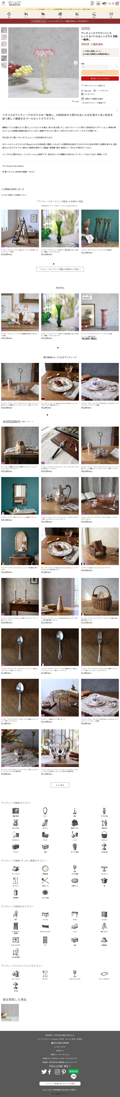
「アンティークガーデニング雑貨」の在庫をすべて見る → (60, 269)
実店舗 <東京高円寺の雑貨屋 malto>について (60, 1062)
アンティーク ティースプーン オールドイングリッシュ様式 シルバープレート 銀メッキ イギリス (19, 669)
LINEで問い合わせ (89, 94)
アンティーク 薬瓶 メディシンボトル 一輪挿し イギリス (18, 334)
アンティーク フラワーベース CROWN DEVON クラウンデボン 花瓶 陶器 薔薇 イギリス (59, 619)
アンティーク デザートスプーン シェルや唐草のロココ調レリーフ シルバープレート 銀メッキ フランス (59, 669)
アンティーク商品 (95, 102)
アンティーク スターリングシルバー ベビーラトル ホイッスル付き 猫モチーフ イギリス (60, 467)
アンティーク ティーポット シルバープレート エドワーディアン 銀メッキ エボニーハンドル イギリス (59, 518)
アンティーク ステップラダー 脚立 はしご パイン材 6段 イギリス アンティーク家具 (20, 251)
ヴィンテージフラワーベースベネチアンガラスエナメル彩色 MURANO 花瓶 (59, 334)
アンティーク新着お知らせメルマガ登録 (60, 1083)
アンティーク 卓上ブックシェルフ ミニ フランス (95, 568)
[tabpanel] (20, 235)
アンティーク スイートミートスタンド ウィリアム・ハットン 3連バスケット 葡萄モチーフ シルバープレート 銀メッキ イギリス (20, 404)
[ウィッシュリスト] (113, 4)
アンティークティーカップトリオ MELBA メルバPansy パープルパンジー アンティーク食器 (100, 404)
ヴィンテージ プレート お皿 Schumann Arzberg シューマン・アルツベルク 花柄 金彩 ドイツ (60, 404)
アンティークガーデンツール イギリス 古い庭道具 (96, 250)
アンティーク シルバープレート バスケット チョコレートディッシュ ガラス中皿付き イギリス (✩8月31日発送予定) (59, 770)
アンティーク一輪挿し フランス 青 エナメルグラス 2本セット (99, 334)
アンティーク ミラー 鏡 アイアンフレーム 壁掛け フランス (18, 517)
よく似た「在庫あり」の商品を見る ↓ (96, 54)
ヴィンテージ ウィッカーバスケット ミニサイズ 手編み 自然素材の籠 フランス (99, 619)
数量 (82, 64)
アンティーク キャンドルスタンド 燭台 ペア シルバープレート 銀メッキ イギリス (20, 619)
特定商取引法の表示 (61, 1090)
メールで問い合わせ (102, 91)
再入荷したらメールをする (100, 78)
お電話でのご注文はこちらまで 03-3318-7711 (60, 1058)
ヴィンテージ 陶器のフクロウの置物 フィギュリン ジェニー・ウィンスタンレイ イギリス (19, 467)
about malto (47, 1090)
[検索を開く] (109, 3)
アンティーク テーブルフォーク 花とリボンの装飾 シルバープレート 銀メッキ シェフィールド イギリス (99, 669)
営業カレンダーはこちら (60, 1054)
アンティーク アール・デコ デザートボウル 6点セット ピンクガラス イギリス (99, 518)
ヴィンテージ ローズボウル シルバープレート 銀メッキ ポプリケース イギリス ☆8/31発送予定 (20, 770)
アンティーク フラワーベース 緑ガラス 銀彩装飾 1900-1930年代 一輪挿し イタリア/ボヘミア (60, 251)
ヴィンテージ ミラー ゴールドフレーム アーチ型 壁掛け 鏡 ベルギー (19, 568)
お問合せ (73, 1090)
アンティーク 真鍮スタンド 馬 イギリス (53, 719)
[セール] (104, 3)
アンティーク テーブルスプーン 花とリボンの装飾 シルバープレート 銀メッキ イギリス (19, 720)
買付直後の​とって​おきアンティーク (60, 357)
